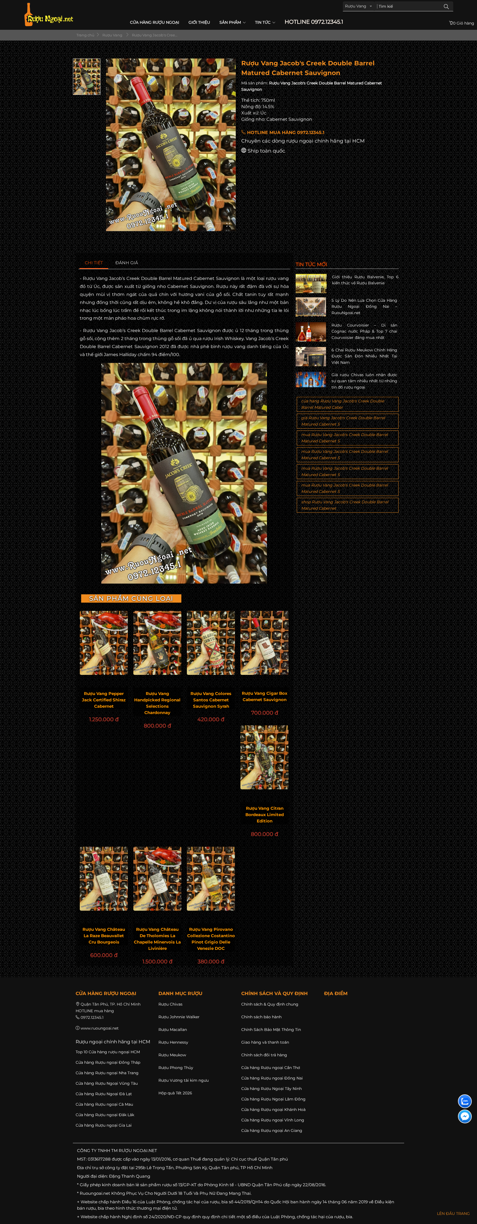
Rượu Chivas (170, 1004)
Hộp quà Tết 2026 (175, 1093)
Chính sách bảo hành (261, 1016)
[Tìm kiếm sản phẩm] (446, 6)
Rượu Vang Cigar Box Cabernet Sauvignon (264, 696)
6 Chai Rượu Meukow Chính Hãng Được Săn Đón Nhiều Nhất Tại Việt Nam (364, 356)
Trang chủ (85, 35)
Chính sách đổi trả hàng (264, 1054)
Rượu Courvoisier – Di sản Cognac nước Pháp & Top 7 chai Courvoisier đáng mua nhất (364, 331)
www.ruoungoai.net (100, 1028)
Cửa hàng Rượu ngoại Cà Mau (104, 1104)
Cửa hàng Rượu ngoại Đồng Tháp (108, 1062)
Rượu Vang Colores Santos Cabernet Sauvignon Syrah (210, 700)
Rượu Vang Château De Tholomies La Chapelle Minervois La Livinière (157, 939)
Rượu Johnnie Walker (179, 1016)
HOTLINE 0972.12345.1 (314, 22)
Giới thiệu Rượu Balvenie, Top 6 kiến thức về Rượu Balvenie (365, 279)
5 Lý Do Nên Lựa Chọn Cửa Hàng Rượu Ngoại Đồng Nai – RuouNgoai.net (364, 306)
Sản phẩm (230, 22)
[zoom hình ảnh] (228, 225)
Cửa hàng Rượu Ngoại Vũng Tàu (107, 1083)
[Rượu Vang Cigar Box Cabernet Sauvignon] (264, 643)
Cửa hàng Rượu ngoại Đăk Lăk (105, 1114)
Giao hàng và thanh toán (265, 1042)
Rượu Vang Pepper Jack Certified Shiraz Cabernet (104, 700)
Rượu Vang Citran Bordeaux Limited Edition (264, 815)
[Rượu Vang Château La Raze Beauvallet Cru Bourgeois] (104, 879)
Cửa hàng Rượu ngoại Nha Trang (107, 1072)
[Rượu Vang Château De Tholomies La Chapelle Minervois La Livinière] (157, 879)
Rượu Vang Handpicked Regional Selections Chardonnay (157, 703)
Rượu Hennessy (173, 1042)
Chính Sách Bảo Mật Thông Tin (271, 1029)
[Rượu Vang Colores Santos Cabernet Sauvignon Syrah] (211, 643)
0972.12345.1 (92, 1017)
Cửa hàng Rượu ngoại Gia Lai (104, 1125)
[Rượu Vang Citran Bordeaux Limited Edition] (264, 757)
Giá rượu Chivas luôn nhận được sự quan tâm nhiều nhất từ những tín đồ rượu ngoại (364, 381)
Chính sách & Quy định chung (269, 1004)
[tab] (94, 263)
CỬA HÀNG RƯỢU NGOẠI (154, 22)
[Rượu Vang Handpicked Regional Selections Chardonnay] (157, 643)
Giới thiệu (199, 22)
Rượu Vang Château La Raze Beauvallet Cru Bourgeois (104, 936)
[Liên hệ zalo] (465, 1101)
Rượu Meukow (172, 1054)
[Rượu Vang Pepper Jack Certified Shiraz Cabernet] (104, 643)
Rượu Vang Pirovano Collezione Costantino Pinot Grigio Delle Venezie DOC (211, 939)
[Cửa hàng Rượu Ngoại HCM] (48, 14)
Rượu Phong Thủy (175, 1067)
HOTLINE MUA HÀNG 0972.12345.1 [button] (285, 132)
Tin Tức (263, 22)
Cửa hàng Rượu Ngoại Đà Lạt (104, 1093)
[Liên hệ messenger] (465, 1116)
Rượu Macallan (172, 1029)
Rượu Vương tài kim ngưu (183, 1080)
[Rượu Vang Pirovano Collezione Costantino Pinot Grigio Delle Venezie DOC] (211, 879)
